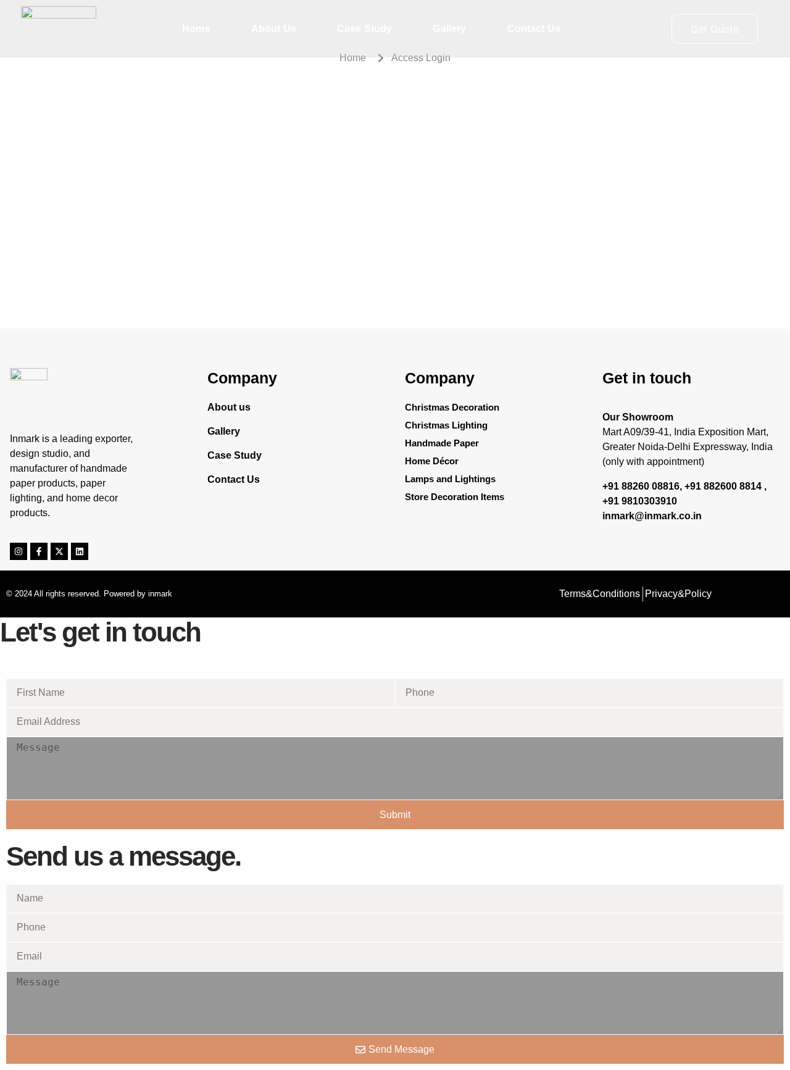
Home (196, 28)
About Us (273, 28)
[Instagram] (18, 551)
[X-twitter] (59, 551)
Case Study (365, 28)
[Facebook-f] (39, 551)
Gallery (449, 28)
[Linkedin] (79, 551)
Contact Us (534, 28)
